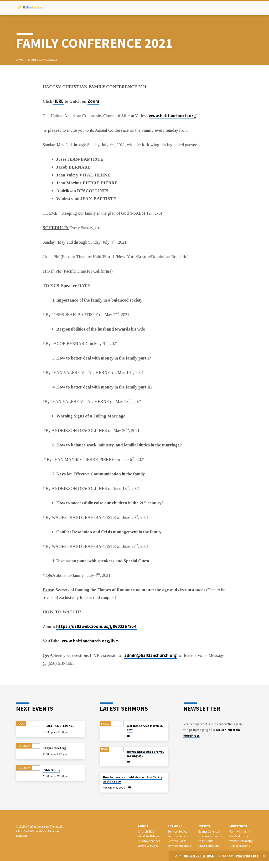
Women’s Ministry (241, 841)
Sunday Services (149, 841)
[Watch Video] (129, 736)
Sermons (175, 826)
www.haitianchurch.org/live (90, 641)
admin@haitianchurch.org (150, 655)
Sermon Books (177, 841)
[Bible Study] (28, 773)
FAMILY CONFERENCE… (44, 59)
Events (204, 826)
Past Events (205, 841)
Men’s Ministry (238, 836)
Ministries (238, 826)
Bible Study (51, 770)
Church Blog (146, 831)
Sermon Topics (177, 831)
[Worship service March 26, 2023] (112, 729)
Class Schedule (208, 846)
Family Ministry (239, 831)
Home (19, 59)
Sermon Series (177, 836)
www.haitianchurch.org (172, 116)
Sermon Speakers (179, 846)
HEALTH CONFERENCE (58, 726)
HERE (58, 101)
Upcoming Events (210, 836)
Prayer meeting (54, 748)
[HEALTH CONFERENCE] (28, 729)
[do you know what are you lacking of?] (112, 755)
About (143, 826)
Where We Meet (148, 846)
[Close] (264, 856)
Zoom (93, 101)
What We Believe (148, 836)
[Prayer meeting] (28, 751)
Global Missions (239, 846)
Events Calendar (209, 831)
